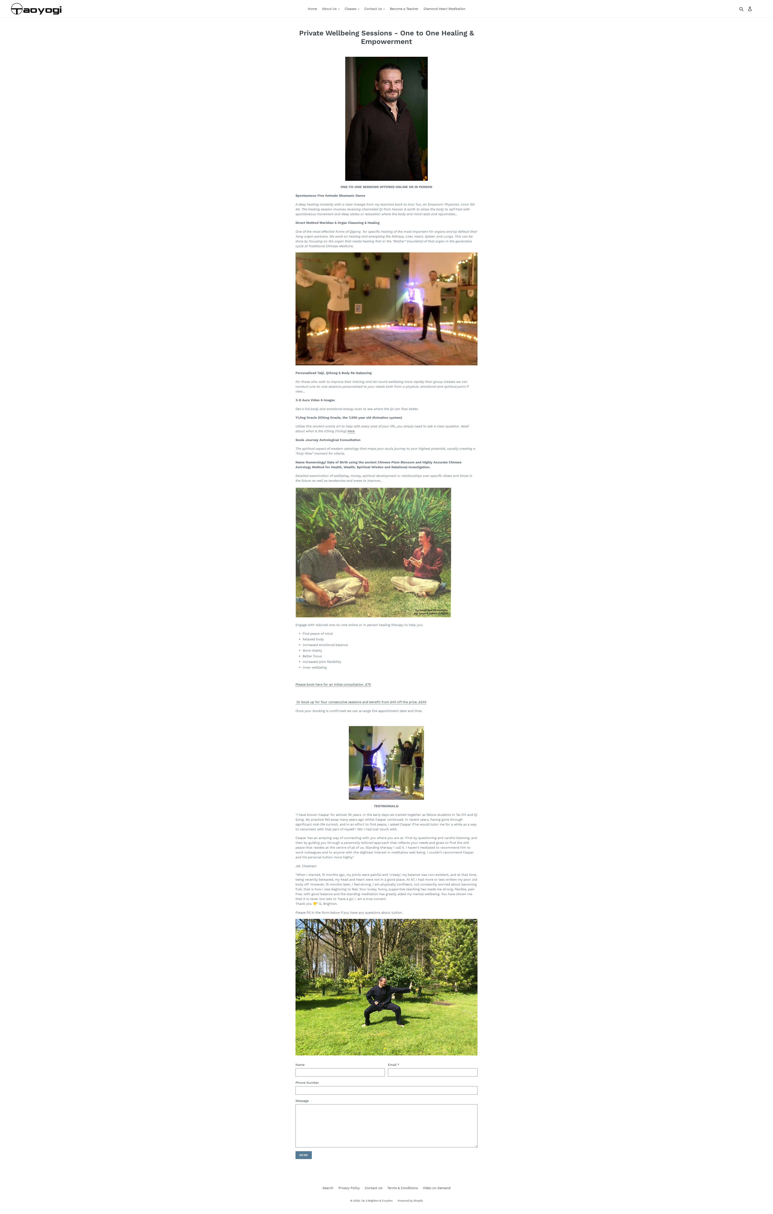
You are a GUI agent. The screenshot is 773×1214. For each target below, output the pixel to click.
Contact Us (373, 9)
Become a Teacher (404, 9)
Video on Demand (437, 1188)
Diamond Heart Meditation (444, 9)
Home (312, 9)
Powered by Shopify (410, 1200)
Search (327, 1188)
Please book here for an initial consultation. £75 (333, 684)
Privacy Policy (349, 1188)
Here (351, 431)
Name (300, 1065)
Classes (351, 9)
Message (302, 1101)
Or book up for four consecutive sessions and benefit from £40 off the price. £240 (361, 702)
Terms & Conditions (402, 1188)
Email (393, 1065)
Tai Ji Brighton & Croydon (377, 1200)
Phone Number (307, 1083)
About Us (330, 9)
